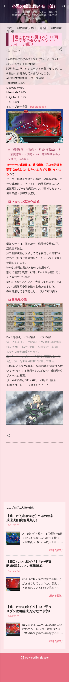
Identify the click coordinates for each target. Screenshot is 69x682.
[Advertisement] (34, 472)
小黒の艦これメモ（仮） (34, 6)
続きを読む (56, 550)
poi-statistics (38, 106)
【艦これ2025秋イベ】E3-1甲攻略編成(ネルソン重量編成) (28, 563)
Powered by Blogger (37, 657)
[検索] (64, 7)
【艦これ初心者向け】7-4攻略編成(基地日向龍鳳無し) (29, 518)
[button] (60, 50)
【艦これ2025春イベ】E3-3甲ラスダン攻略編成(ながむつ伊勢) (29, 609)
